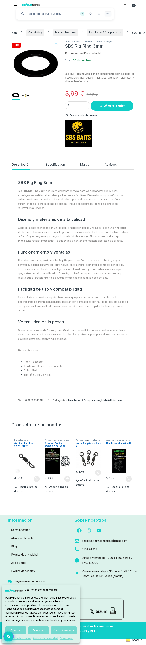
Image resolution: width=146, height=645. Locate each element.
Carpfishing (35, 32)
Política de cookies (20, 638)
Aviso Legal (66, 638)
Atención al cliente (22, 538)
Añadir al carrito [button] (36, 479)
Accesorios (50, 440)
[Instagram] (89, 530)
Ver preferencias (64, 630)
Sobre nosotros (20, 530)
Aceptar (16, 630)
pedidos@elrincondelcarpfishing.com (104, 541)
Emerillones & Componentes (105, 32)
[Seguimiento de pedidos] (10, 581)
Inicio (14, 32)
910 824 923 (89, 549)
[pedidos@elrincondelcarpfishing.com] (77, 541)
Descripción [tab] (21, 164)
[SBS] (78, 133)
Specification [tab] (55, 164)
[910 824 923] (77, 549)
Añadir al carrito (114, 105)
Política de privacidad (45, 638)
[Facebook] (79, 530)
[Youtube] (98, 530)
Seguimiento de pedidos (30, 581)
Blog (14, 546)
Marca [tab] (84, 164)
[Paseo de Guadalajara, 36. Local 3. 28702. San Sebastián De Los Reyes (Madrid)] (77, 574)
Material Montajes (65, 32)
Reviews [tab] (111, 164)
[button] (56, 44)
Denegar (38, 630)
